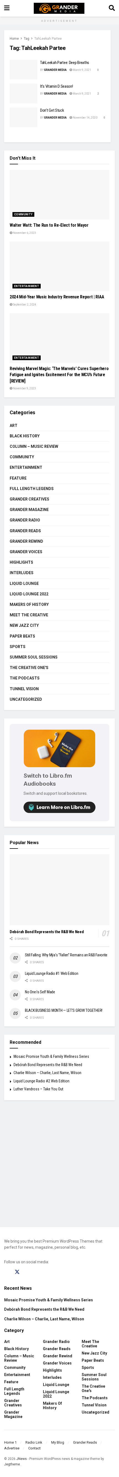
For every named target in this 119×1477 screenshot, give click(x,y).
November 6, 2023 (24, 232)
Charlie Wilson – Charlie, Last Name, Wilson (47, 1073)
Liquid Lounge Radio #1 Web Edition (51, 973)
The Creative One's (29, 667)
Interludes (21, 573)
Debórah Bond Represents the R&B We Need (47, 931)
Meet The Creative (29, 615)
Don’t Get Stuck (52, 110)
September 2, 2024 (24, 304)
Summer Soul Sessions (34, 657)
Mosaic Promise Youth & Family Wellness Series (51, 1056)
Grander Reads (25, 531)
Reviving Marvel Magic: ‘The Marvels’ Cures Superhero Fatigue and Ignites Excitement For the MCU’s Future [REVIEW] (59, 375)
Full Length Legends (32, 488)
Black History (25, 436)
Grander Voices (26, 552)
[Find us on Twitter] (17, 1272)
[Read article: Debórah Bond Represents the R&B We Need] (59, 889)
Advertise (11, 1448)
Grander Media (55, 69)
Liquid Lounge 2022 (29, 594)
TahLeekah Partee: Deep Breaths (64, 62)
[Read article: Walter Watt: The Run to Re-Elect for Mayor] (59, 195)
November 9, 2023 (24, 388)
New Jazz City (24, 625)
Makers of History (29, 604)
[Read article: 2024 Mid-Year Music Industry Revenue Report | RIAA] (59, 266)
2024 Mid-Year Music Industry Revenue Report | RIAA (57, 296)
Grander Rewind (26, 541)
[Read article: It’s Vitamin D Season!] (23, 93)
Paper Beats (22, 636)
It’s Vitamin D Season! (56, 86)
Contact (34, 1448)
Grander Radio (25, 520)
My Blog (57, 1442)
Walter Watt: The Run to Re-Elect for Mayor (49, 225)
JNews (21, 1459)
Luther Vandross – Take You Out (38, 1089)
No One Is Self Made (40, 992)
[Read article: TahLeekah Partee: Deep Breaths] (23, 70)
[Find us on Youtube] (38, 1272)
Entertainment (26, 286)
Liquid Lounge (24, 583)
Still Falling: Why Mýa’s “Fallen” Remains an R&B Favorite (66, 955)
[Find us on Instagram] (27, 1272)
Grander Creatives (29, 499)
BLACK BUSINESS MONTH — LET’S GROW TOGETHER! (63, 1010)
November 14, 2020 (84, 117)
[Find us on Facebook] (6, 1272)
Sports (17, 646)
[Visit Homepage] (59, 8)
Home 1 (10, 1442)
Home (14, 39)
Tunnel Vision (24, 689)
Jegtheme (12, 1464)
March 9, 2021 (81, 69)
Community (23, 214)
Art (13, 425)
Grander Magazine (29, 509)
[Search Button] (112, 8)
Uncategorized (26, 699)
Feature (18, 478)
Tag (26, 39)
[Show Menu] (6, 8)
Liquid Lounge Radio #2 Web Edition (41, 1081)
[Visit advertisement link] (59, 1168)
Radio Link (33, 1442)
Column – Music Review (34, 446)
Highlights (21, 562)
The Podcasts (25, 678)
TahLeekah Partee (48, 39)
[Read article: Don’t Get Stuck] (23, 117)
